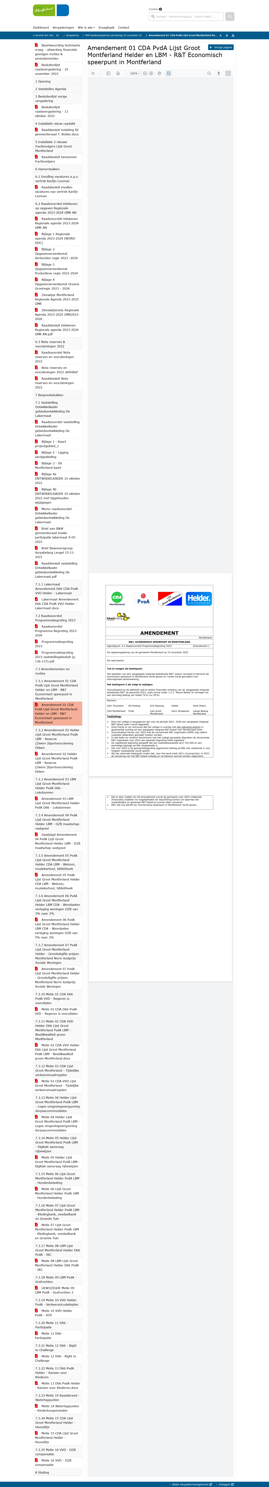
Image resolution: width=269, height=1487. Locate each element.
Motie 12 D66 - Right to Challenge (55, 1358)
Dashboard (41, 27)
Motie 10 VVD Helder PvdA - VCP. (53, 1313)
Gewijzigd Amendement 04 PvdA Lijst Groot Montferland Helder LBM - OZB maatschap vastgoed (57, 841)
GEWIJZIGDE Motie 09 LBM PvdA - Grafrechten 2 (54, 1290)
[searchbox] (186, 16)
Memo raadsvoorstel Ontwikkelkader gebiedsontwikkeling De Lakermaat (53, 515)
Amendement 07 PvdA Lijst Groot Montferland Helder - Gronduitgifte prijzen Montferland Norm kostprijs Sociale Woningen (57, 977)
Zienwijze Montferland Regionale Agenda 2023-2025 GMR (57, 299)
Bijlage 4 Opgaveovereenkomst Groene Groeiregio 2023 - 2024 (57, 284)
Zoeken (153, 9)
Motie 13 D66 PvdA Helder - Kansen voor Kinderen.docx (57, 1385)
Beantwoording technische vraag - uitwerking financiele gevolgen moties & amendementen (57, 51)
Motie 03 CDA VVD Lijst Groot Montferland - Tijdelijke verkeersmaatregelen (57, 1085)
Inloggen (224, 1484)
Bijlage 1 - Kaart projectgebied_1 (50, 444)
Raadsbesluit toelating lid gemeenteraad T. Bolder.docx (57, 132)
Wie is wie (85, 27)
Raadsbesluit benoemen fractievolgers (56, 159)
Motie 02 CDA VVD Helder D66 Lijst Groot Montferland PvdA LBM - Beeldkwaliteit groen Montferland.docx (57, 1051)
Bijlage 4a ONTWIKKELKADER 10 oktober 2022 (57, 478)
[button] (229, 16)
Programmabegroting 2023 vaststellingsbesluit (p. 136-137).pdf (55, 657)
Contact (123, 27)
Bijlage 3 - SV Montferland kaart (48, 465)
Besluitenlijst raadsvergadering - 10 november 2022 (51, 69)
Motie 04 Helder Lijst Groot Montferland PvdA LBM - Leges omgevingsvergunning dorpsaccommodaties (57, 1123)
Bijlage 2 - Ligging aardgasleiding (51, 454)
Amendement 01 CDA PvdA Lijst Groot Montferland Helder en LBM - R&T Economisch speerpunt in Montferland (56, 713)
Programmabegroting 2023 (54, 644)
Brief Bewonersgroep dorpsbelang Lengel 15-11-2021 (55, 552)
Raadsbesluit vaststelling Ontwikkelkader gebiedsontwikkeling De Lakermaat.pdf (56, 570)
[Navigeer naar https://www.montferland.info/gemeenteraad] (51, 13)
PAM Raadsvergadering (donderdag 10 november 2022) (115, 35)
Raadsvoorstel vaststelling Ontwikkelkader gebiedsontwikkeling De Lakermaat (57, 428)
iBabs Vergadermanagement (190, 1484)
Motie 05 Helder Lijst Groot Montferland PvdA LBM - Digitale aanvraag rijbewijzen (57, 1162)
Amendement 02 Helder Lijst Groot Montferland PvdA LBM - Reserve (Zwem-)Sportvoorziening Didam (56, 762)
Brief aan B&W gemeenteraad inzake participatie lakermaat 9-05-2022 (55, 535)
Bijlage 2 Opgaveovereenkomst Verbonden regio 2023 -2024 (56, 253)
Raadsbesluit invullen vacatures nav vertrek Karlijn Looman (56, 191)
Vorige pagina (222, 47)
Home (59, 35)
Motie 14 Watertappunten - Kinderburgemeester (57, 1408)
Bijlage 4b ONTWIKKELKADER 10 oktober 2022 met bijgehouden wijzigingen (57, 495)
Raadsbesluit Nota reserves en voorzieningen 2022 (54, 383)
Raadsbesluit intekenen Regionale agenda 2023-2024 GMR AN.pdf (57, 330)
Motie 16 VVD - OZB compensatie (53, 1462)
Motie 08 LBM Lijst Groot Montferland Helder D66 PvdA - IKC (57, 1265)
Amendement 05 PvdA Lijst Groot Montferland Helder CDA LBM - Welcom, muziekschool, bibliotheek (57, 881)
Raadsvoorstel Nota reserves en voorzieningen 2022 (54, 357)
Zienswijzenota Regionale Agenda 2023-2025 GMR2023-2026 (57, 314)
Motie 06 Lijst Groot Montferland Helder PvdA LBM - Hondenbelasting (57, 1193)
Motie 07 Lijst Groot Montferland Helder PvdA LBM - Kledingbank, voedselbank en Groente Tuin (57, 1231)
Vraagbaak (106, 27)
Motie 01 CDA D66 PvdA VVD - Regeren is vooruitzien (56, 1011)
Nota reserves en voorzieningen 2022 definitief (56, 370)
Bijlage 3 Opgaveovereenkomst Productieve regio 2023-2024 (56, 269)
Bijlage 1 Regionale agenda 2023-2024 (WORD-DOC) (55, 238)
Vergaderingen (63, 27)
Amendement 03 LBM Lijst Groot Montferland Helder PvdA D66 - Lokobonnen (57, 803)
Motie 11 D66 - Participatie (49, 1336)
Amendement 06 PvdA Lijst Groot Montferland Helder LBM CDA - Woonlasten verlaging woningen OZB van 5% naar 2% (57, 928)
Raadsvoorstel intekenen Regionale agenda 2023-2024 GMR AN (57, 223)
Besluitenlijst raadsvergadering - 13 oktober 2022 (51, 111)
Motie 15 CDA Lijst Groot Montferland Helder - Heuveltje (56, 1437)
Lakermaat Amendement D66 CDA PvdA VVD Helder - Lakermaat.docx (57, 604)
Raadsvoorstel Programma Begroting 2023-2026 (56, 631)
